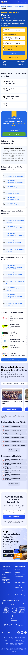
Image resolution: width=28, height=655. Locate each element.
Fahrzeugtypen (6, 572)
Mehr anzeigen (14, 450)
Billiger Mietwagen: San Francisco (15, 441)
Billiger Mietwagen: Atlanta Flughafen (12, 471)
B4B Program (18, 585)
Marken (4, 574)
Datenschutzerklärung (8, 598)
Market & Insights (20, 590)
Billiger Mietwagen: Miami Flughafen (12, 479)
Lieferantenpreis (6, 582)
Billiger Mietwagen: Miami (12, 426)
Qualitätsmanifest (20, 574)
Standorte (5, 569)
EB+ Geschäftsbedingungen (8, 603)
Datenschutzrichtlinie (15, 522)
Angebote (5, 577)
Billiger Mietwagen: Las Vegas (13, 434)
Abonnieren (15, 516)
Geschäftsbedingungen (8, 600)
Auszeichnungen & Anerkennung (20, 577)
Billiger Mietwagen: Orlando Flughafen (13, 464)
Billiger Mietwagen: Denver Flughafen (12, 475)
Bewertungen (18, 587)
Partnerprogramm (19, 582)
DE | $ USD (7, 632)
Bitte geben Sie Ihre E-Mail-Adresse (14, 511)
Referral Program (19, 580)
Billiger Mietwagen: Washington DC (15, 445)
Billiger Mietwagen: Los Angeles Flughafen (14, 460)
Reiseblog (17, 572)
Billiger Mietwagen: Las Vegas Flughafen (13, 467)
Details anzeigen (12, 409)
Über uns (17, 569)
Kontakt (17, 600)
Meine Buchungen (20, 603)
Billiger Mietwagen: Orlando (13, 430)
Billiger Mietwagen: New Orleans (14, 437)
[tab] (11, 383)
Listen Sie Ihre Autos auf (6, 580)
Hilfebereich (18, 598)
